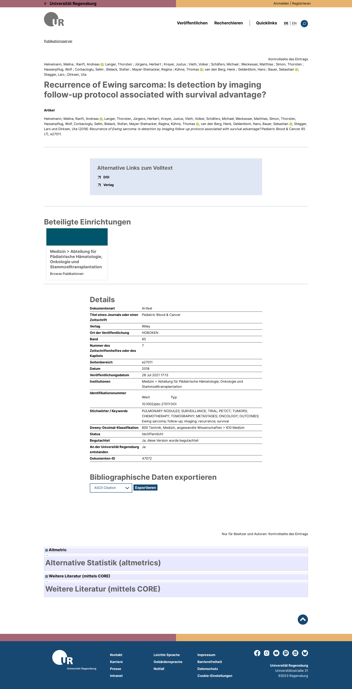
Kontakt (116, 655)
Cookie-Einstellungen (214, 676)
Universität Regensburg (73, 3)
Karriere (116, 662)
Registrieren (301, 3)
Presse (115, 669)
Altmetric (57, 550)
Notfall (159, 669)
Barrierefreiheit (209, 662)
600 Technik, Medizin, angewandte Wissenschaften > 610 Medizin (193, 428)
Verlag (108, 185)
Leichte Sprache (167, 655)
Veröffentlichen (192, 23)
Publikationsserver (58, 41)
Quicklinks (266, 23)
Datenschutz (207, 669)
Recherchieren (228, 23)
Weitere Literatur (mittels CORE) (79, 576)
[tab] (176, 562)
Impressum (206, 655)
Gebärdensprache (168, 662)
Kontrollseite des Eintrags (288, 59)
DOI (106, 177)
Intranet (116, 676)
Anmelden (281, 3)
